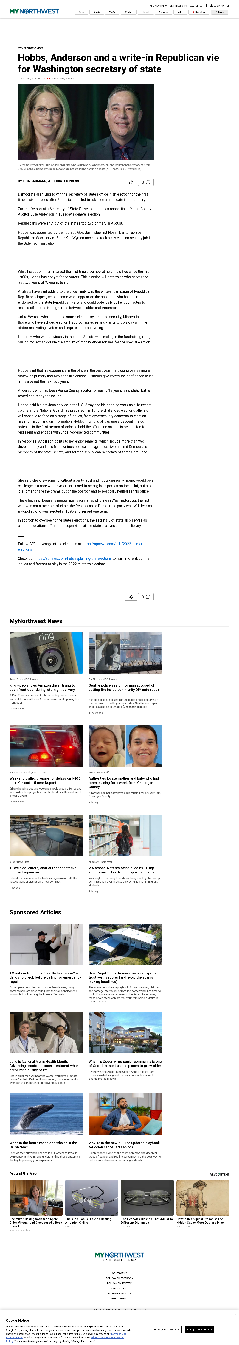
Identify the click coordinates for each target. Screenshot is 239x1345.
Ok (235, 1315)
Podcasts (163, 12)
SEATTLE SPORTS (178, 6)
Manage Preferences (166, 1329)
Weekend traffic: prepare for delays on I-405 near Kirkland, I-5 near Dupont (45, 780)
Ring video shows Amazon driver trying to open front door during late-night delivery (42, 687)
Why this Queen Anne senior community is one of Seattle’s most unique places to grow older (125, 1064)
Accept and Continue (199, 1329)
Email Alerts (119, 1288)
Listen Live (200, 12)
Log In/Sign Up (221, 6)
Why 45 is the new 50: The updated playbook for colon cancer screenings (124, 1145)
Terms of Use (118, 1333)
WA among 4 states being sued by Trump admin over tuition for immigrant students (122, 870)
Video (180, 12)
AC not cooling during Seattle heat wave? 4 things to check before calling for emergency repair (45, 977)
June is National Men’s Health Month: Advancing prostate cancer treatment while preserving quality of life (44, 1066)
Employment (119, 1298)
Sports (97, 12)
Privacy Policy (14, 1337)
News (81, 12)
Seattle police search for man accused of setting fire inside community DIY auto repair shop (124, 689)
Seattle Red (196, 6)
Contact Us (119, 1273)
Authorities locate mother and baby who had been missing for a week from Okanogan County (124, 782)
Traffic (112, 12)
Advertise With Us (119, 1293)
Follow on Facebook (119, 1278)
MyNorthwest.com (116, 1309)
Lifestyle (146, 12)
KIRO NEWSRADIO (158, 6)
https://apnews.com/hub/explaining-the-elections (73, 558)
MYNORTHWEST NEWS (30, 48)
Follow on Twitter (119, 1283)
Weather (129, 12)
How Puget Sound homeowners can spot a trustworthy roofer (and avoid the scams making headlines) (122, 977)
